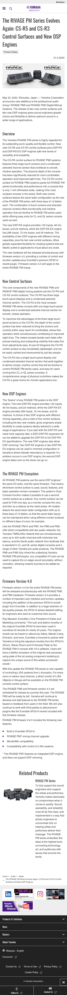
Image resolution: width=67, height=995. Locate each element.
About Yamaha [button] (9, 942)
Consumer (7, 956)
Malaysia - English (15, 950)
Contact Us (11, 966)
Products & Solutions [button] (12, 919)
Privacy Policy (50, 966)
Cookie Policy (31, 972)
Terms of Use (30, 966)
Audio (13, 876)
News (21, 876)
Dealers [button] (5, 934)
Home (5, 876)
